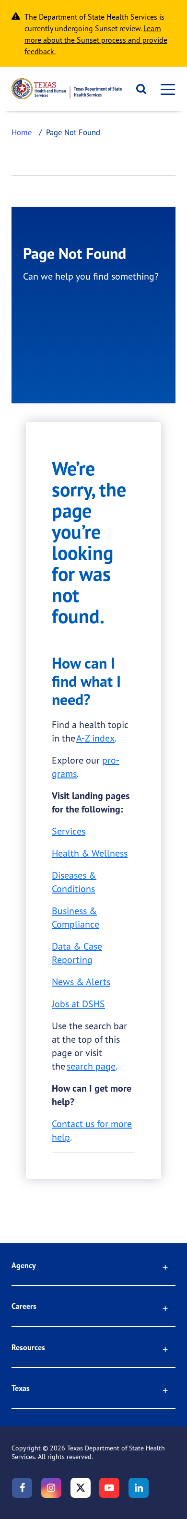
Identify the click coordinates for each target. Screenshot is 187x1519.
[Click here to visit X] (81, 1488)
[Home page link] (67, 88)
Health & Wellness (90, 853)
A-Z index (95, 738)
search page (91, 1066)
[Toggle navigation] (165, 89)
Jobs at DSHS (78, 1004)
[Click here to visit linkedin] (139, 1488)
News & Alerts (81, 982)
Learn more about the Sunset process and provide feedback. (95, 40)
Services (68, 831)
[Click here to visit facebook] (22, 1488)
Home (22, 132)
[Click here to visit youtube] (109, 1488)
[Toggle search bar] (138, 89)
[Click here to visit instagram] (51, 1488)
